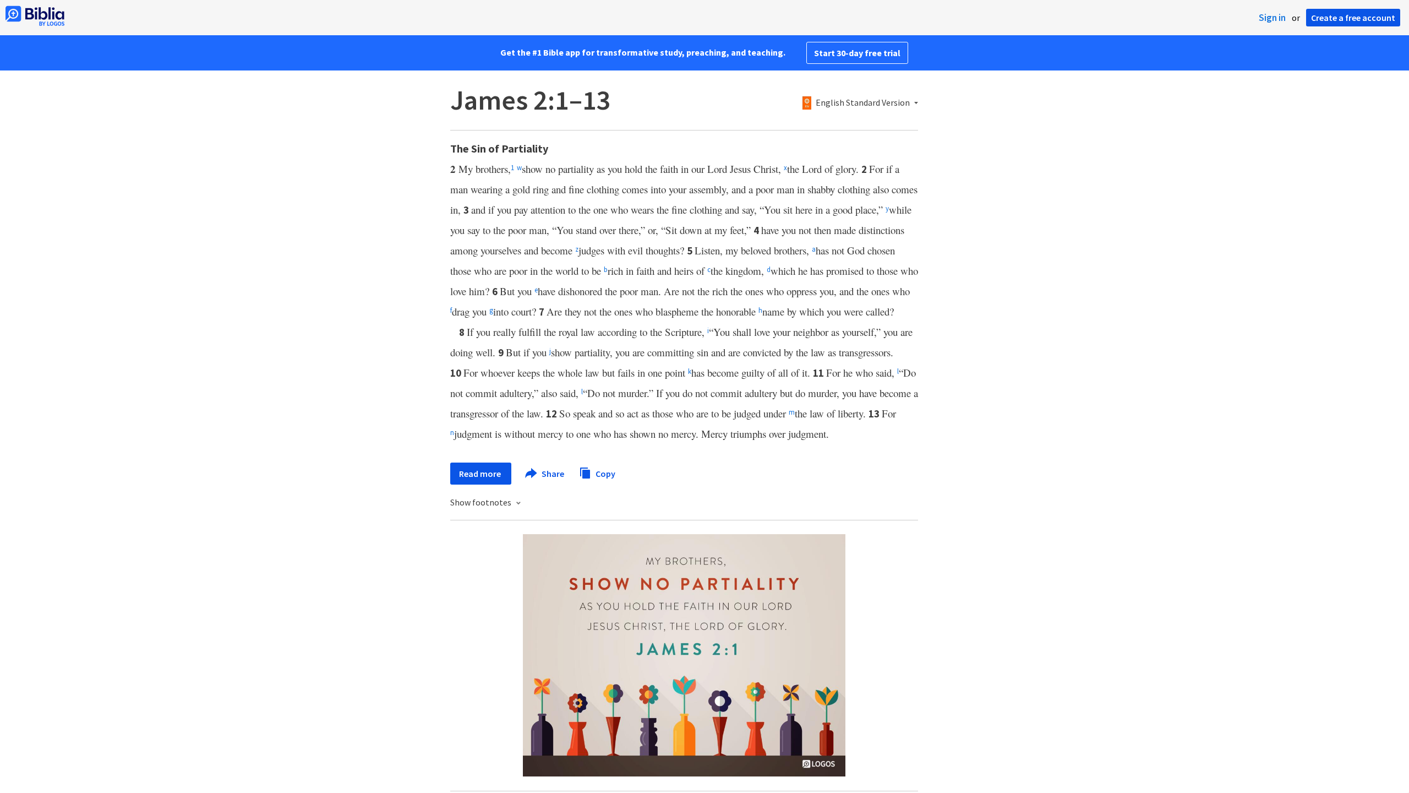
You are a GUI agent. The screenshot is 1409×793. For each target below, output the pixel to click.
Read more (481, 473)
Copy (604, 473)
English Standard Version (863, 103)
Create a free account (1353, 17)
